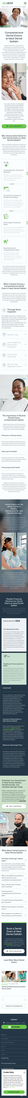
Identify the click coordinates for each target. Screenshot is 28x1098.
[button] (25, 3)
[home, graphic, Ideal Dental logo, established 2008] (7, 3)
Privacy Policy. (11, 1087)
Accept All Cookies (14, 1092)
